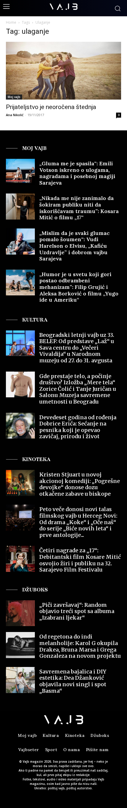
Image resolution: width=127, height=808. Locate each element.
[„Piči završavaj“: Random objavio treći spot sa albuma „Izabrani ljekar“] (20, 613)
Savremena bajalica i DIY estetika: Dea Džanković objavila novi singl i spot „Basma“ (72, 681)
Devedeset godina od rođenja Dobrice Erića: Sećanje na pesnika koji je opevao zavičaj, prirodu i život (77, 427)
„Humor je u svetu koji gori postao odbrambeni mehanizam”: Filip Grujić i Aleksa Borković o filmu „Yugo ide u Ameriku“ (78, 287)
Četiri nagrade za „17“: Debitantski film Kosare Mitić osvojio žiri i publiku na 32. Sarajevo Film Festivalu (80, 560)
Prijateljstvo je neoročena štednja (51, 107)
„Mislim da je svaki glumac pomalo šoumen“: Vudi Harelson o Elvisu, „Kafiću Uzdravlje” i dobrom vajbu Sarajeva (74, 246)
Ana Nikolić (14, 115)
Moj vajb (14, 97)
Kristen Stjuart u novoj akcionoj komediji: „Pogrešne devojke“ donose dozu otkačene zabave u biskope (79, 484)
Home (11, 22)
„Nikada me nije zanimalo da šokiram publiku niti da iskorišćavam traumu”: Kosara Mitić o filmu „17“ (79, 208)
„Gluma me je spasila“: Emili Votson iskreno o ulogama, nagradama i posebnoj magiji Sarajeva (77, 173)
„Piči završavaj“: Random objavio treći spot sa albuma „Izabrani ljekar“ (76, 611)
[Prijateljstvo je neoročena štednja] (63, 71)
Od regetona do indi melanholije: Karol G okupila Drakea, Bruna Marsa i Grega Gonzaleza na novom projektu (80, 646)
